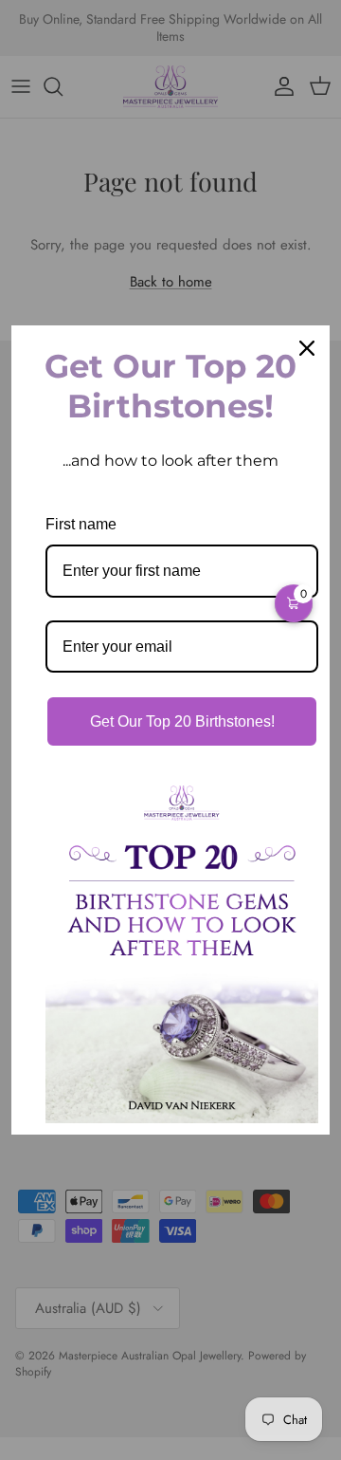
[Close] (307, 348)
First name (81, 524)
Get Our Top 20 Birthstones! (182, 721)
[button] (294, 603)
